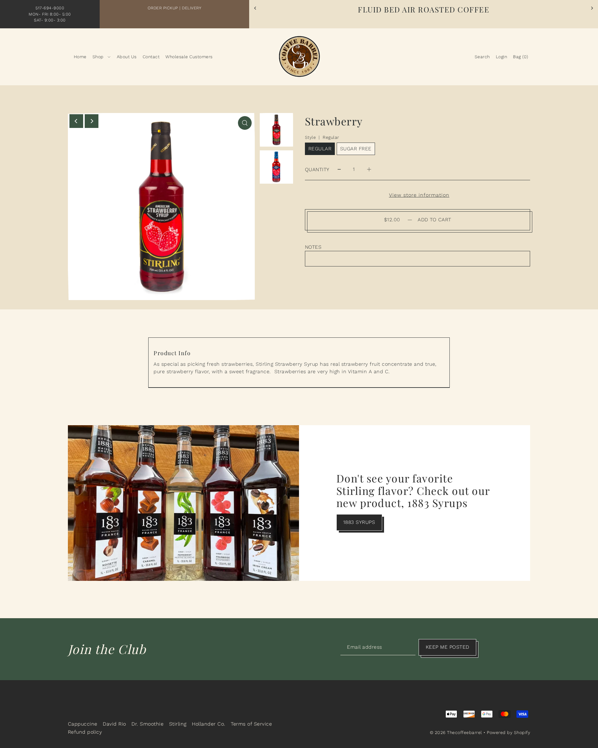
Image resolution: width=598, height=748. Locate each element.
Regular (320, 149)
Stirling (178, 724)
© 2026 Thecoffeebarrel (456, 732)
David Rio (114, 724)
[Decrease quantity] (339, 169)
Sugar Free (356, 149)
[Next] (591, 8)
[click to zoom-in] (245, 123)
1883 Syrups (359, 522)
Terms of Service (251, 724)
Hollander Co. (208, 724)
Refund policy (85, 732)
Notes (313, 247)
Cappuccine (82, 724)
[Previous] (255, 8)
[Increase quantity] (369, 169)
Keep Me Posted (447, 647)
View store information (419, 195)
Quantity (317, 169)
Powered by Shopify (508, 732)
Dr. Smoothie (147, 724)
